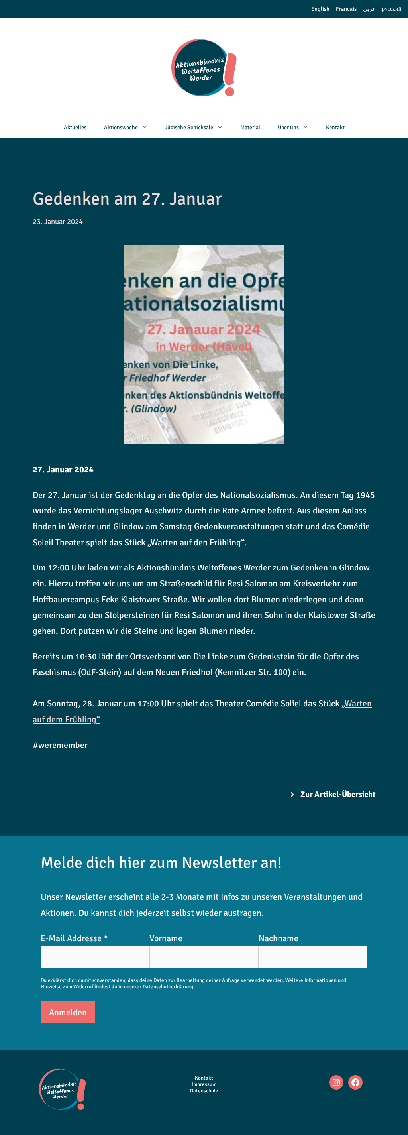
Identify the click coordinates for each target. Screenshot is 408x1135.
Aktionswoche (121, 127)
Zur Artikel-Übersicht (337, 794)
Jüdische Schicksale (189, 127)
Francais (346, 8)
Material (250, 127)
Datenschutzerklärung (168, 987)
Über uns (288, 127)
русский (392, 8)
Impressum (204, 1084)
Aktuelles (75, 127)
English (320, 8)
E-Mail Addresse (74, 938)
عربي (369, 8)
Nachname (278, 938)
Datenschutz (204, 1091)
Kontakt (335, 127)
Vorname (165, 938)
